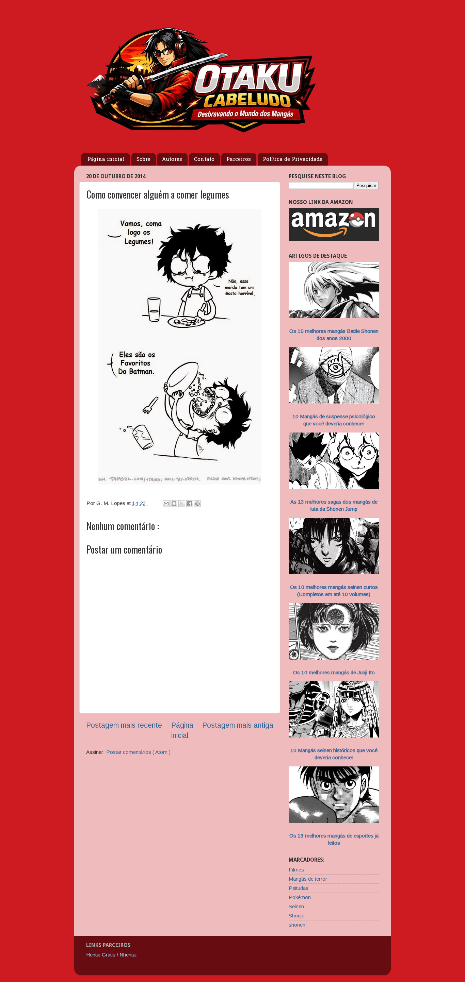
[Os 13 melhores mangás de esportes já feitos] (334, 821)
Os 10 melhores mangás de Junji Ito (334, 672)
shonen (297, 925)
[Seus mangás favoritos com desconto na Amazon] (334, 239)
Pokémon (300, 897)
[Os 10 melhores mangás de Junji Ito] (334, 658)
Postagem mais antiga (237, 725)
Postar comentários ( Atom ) (138, 752)
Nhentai (128, 955)
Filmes (296, 870)
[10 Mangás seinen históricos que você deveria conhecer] (334, 736)
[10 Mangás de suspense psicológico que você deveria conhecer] (334, 402)
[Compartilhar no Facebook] (189, 503)
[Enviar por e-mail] (166, 503)
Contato (204, 159)
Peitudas (298, 888)
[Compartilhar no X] (181, 503)
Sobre (143, 159)
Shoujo (297, 915)
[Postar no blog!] (174, 503)
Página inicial (106, 159)
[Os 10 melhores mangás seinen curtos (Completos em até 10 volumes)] (334, 572)
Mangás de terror (308, 879)
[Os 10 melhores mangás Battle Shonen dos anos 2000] (334, 316)
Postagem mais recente (124, 725)
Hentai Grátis (100, 955)
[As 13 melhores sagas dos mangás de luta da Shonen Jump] (334, 487)
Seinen (296, 906)
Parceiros (238, 159)
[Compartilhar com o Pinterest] (197, 503)
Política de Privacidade (292, 159)
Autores (172, 159)
